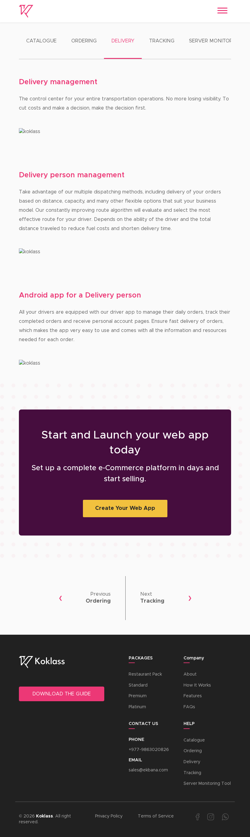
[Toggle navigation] (222, 11)
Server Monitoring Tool (207, 783)
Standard (138, 685)
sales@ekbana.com (148, 770)
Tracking (192, 773)
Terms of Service (156, 816)
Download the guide (61, 693)
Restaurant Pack (145, 674)
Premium (138, 696)
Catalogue (194, 740)
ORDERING (84, 40)
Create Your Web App (125, 508)
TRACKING (161, 40)
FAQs (189, 707)
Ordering (193, 751)
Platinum (137, 707)
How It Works (197, 685)
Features (193, 696)
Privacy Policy (109, 816)
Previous (101, 594)
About (190, 674)
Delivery (192, 762)
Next (146, 594)
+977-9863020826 (149, 750)
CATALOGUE (41, 40)
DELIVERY (122, 40)
